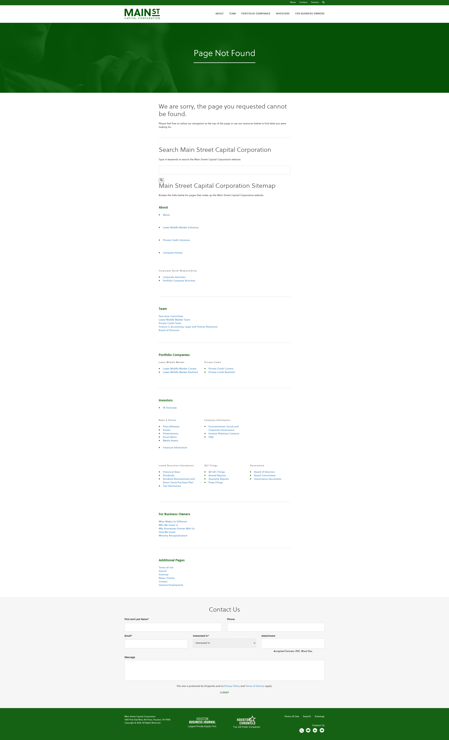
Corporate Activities (174, 277)
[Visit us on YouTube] (321, 730)
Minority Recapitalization (173, 535)
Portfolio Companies (255, 13)
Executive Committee (171, 316)
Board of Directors (169, 330)
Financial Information (175, 447)
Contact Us (318, 725)
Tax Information (172, 486)
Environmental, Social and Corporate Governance (224, 428)
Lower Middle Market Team (174, 320)
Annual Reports (217, 475)
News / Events (167, 578)
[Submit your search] (161, 180)
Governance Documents (267, 479)
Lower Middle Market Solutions (181, 227)
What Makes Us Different (173, 521)
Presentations (170, 433)
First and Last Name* (137, 619)
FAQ (211, 437)
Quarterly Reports (219, 479)
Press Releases (171, 426)
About (219, 13)
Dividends (168, 475)
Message (130, 657)
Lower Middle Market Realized (180, 372)
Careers (315, 2)
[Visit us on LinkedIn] (315, 730)
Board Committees (265, 475)
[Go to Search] (323, 2)
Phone (231, 619)
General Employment (171, 585)
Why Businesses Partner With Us (177, 528)
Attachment (268, 636)
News (293, 2)
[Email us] (308, 730)
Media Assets (170, 440)
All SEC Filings (217, 472)
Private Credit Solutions (176, 240)
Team (232, 13)
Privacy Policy (232, 686)
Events (166, 430)
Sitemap (164, 574)
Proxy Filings (216, 482)
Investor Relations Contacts (224, 433)
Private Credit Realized (222, 372)
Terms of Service (255, 686)
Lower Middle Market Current (179, 369)
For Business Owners (309, 13)
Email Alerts (170, 437)
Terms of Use (166, 567)
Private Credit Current (221, 369)
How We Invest (167, 532)
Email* (128, 636)
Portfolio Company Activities (179, 281)
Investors (283, 13)
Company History (173, 253)
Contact (303, 2)
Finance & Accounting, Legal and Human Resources (188, 327)
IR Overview (170, 408)
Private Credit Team (170, 323)
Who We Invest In (168, 525)
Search (163, 571)
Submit (224, 692)
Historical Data (171, 472)
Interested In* (201, 636)
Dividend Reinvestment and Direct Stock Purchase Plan (179, 481)
